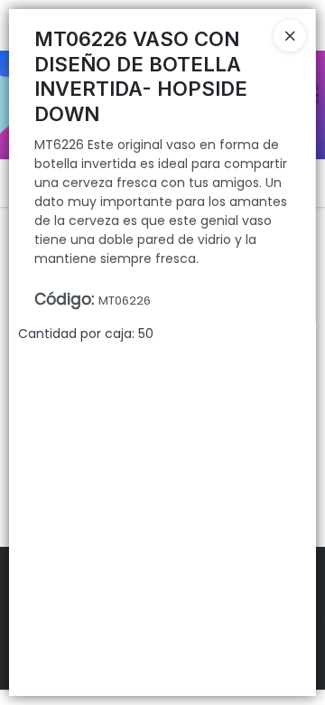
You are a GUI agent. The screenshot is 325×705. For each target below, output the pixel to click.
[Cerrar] (290, 35)
